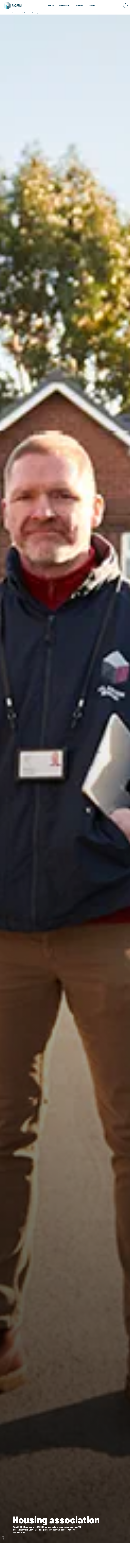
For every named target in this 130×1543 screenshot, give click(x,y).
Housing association (39, 13)
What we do (27, 13)
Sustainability (64, 5)
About (20, 13)
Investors (79, 5)
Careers (91, 5)
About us (50, 5)
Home (14, 13)
